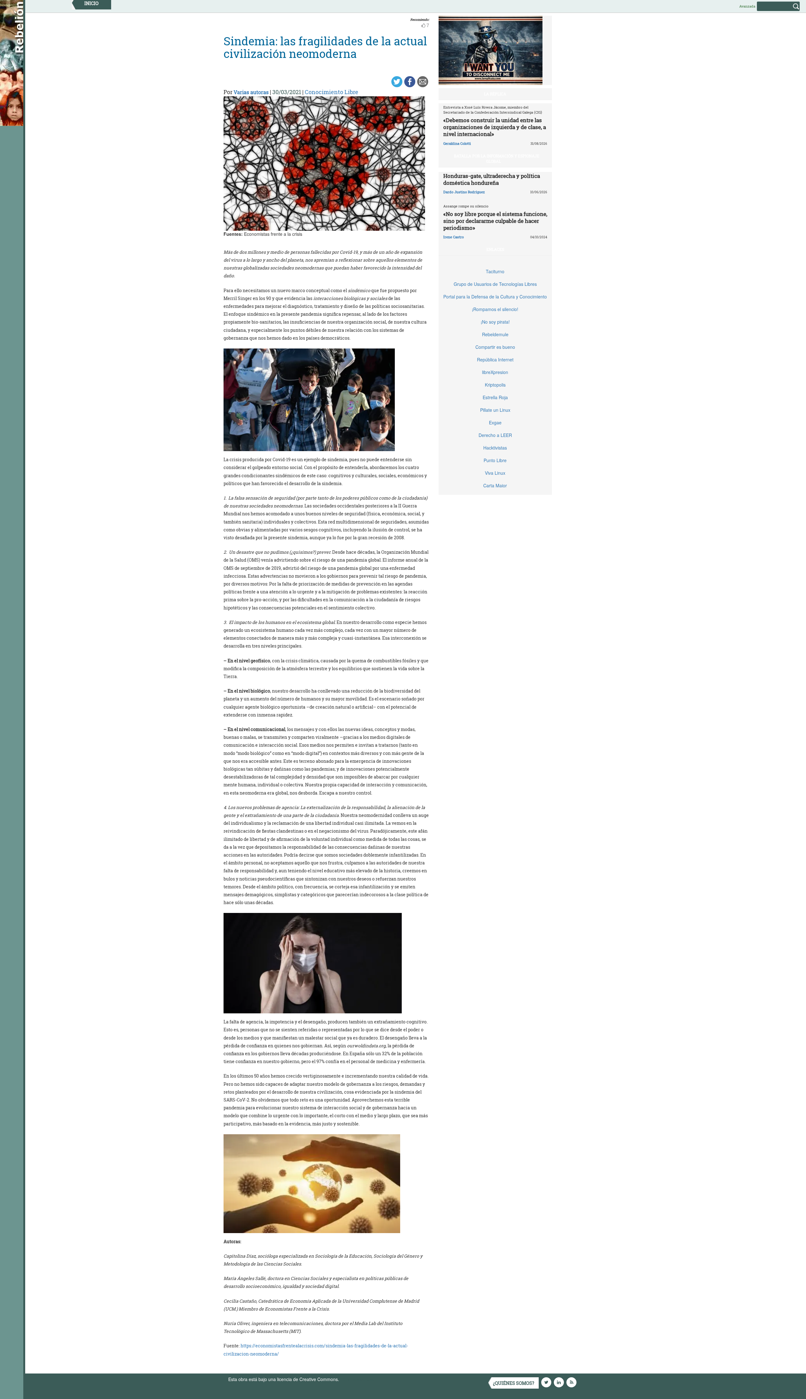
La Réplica (495, 93)
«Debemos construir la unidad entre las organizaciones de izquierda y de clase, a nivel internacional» (494, 127)
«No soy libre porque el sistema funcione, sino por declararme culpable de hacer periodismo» (495, 220)
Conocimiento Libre (331, 92)
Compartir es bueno (495, 347)
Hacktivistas (495, 448)
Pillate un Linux (495, 410)
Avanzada (747, 6)
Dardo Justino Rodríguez (464, 192)
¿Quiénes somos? (513, 1383)
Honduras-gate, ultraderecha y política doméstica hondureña (491, 179)
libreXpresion (495, 372)
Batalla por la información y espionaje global (496, 158)
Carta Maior (495, 485)
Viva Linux (495, 473)
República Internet (495, 359)
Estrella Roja (495, 397)
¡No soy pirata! (495, 322)
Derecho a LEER (495, 435)
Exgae (495, 422)
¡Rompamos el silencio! (495, 309)
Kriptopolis (495, 385)
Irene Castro (453, 237)
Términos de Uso (357, 1379)
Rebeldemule (495, 334)
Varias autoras (251, 92)
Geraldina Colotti (457, 143)
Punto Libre (495, 460)
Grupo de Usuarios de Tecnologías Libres (495, 284)
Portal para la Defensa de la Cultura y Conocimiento (495, 296)
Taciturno (495, 271)
